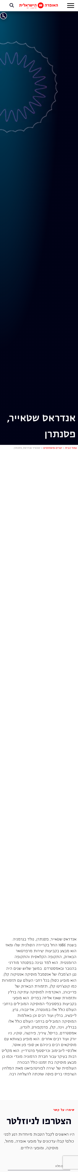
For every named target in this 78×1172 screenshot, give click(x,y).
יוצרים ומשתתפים (52, 448)
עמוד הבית (71, 448)
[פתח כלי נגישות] (3, 15)
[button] (70, 6)
